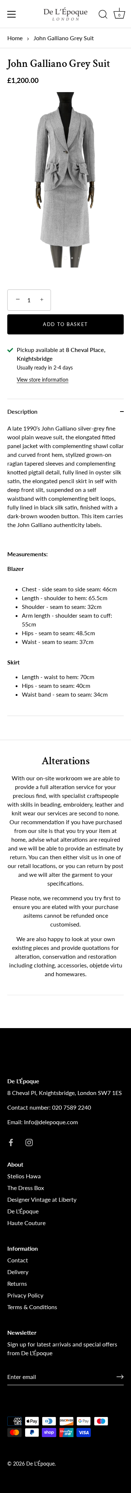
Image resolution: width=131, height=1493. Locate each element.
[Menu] (12, 14)
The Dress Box (25, 1187)
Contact (17, 1260)
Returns (17, 1283)
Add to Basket (65, 324)
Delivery (17, 1271)
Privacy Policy (25, 1295)
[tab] (65, 570)
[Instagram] (29, 1141)
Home (15, 37)
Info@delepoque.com (51, 1121)
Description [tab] (22, 411)
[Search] (103, 15)
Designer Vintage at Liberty (41, 1199)
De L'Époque (23, 1211)
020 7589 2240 (71, 1107)
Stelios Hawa (24, 1175)
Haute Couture (26, 1222)
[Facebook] (11, 1141)
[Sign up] (120, 1376)
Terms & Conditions (32, 1306)
